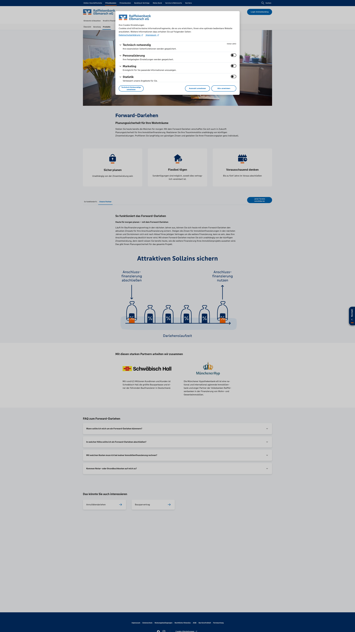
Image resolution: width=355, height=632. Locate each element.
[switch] (233, 55)
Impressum (151, 35)
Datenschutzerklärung (130, 35)
